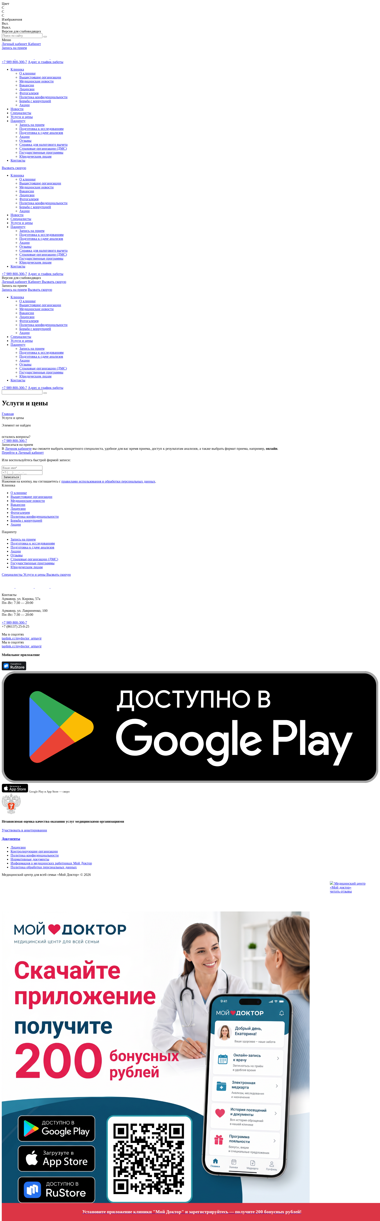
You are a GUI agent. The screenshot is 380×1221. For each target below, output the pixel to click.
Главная (8, 414)
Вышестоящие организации (40, 77)
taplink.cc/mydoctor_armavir (22, 638)
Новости (17, 109)
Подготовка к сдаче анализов (41, 133)
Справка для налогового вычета (43, 144)
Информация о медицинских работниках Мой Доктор (51, 863)
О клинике (27, 73)
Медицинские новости (36, 81)
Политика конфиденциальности (43, 97)
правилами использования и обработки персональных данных (108, 481)
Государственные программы (41, 152)
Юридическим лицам (35, 156)
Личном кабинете (18, 448)
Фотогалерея (28, 93)
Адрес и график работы (45, 62)
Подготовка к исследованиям (41, 129)
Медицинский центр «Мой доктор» (347, 885)
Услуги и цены (22, 117)
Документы (11, 839)
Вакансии (26, 85)
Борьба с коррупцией (35, 101)
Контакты (18, 160)
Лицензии (27, 89)
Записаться (11, 477)
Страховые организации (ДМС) (43, 148)
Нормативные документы (30, 859)
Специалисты (21, 113)
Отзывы (25, 140)
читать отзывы (341, 891)
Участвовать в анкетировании (24, 830)
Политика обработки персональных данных (44, 867)
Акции (24, 105)
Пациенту (18, 121)
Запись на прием (14, 48)
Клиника (17, 69)
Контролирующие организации (34, 851)
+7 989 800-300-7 (14, 62)
